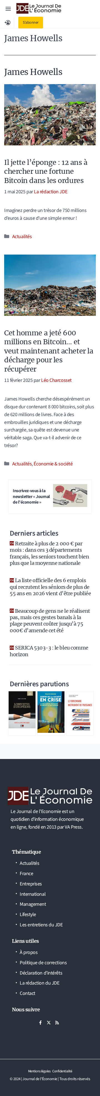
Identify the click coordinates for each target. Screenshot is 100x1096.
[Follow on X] (48, 1022)
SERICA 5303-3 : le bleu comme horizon (49, 651)
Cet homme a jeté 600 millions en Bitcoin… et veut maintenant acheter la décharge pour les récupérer (48, 351)
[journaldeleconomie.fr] (38, 8)
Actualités (22, 236)
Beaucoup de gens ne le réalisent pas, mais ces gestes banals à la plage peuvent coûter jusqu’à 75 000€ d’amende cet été (50, 621)
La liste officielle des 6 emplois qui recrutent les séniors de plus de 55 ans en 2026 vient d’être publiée (50, 587)
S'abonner (31, 22)
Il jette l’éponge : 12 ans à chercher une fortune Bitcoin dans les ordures (45, 171)
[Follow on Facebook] (40, 1022)
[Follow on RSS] (57, 1022)
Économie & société (53, 463)
